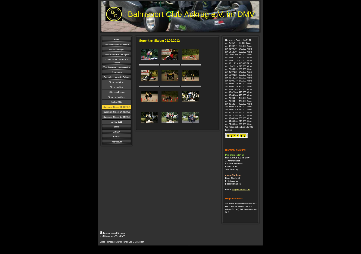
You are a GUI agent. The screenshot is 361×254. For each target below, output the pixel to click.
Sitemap (121, 233)
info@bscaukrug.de (241, 189)
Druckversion (109, 233)
